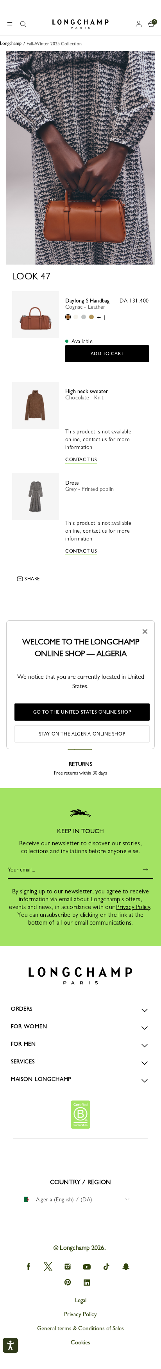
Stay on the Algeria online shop (82, 734)
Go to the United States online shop (82, 712)
